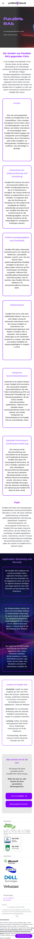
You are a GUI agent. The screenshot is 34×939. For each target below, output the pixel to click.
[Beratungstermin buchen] (19, 807)
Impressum (4, 904)
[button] (2, 938)
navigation (3, 3)
